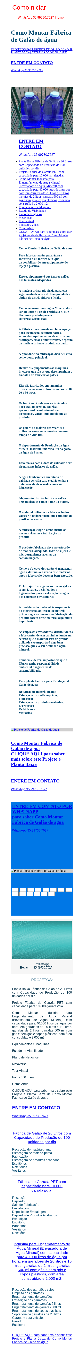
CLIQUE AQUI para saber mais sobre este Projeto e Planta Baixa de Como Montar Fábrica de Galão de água (45, 235)
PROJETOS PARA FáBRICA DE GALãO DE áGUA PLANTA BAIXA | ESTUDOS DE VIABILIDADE (41, 51)
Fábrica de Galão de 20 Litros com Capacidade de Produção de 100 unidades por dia (42, 1137)
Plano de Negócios (30, 214)
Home (59, 17)
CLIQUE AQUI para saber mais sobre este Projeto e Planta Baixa (38, 759)
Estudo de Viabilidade (32, 210)
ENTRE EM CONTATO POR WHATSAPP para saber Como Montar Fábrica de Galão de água (42, 814)
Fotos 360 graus (28, 224)
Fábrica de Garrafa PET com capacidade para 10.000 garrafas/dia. (42, 1186)
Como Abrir (26, 228)
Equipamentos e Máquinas (35, 207)
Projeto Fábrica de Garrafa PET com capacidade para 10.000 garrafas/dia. (41, 173)
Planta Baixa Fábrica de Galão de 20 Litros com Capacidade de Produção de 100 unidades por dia (45, 165)
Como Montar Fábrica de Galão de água (36, 746)
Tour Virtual (26, 221)
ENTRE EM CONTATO (32, 62)
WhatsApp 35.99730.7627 (36, 17)
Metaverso (25, 217)
